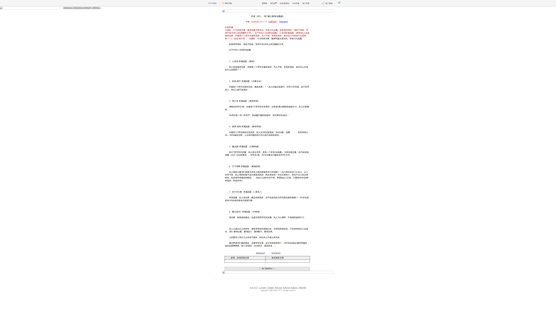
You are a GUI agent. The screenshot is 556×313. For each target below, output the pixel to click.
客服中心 (294, 288)
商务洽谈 (278, 288)
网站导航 (228, 3)
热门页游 (305, 3)
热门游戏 (328, 3)
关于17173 (254, 288)
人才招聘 (262, 288)
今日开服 (295, 3)
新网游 (264, 3)
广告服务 (270, 288)
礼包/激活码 (284, 3)
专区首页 (283, 22)
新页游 (273, 3)
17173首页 (212, 3)
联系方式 (286, 288)
